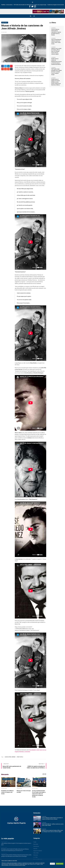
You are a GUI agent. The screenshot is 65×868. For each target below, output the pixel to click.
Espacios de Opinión (37, 847)
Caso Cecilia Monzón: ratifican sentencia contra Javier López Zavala (56, 42)
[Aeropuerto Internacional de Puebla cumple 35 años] (24, 782)
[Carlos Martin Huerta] (16, 818)
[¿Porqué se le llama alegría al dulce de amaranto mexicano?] (8, 782)
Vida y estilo (4, 22)
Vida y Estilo (36, 850)
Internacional (36, 843)
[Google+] (2, 69)
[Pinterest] (11, 66)
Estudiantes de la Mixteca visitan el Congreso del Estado (38, 792)
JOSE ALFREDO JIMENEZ (10, 757)
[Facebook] (2, 66)
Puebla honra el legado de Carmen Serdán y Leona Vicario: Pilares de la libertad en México (56, 82)
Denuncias (35, 852)
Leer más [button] (52, 863)
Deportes (35, 845)
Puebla (19, 779)
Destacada (25, 779)
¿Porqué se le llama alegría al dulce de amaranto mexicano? (7, 792)
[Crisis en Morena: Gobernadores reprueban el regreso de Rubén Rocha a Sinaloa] (37, 815)
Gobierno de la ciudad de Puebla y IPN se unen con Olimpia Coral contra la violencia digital (56, 51)
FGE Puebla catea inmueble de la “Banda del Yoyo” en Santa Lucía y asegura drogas (56, 71)
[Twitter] (5, 66)
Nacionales (35, 841)
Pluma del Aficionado (37, 856)
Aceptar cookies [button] (60, 863)
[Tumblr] (11, 69)
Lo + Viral (35, 854)
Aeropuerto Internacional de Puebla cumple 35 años (23, 791)
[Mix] (8, 69)
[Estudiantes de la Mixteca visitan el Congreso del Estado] (39, 782)
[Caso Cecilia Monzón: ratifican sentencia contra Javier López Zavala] (37, 821)
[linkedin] (8, 66)
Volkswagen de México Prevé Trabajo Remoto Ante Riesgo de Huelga (49, 4)
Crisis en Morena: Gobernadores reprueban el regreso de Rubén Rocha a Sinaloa (56, 32)
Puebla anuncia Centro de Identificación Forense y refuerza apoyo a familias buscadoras (56, 61)
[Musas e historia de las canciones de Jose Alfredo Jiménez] (23, 48)
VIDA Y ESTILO (20, 757)
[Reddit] (5, 69)
